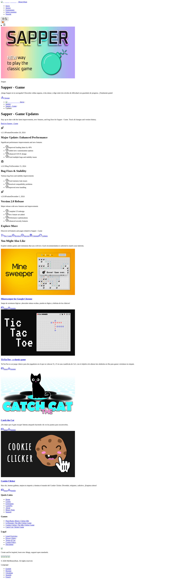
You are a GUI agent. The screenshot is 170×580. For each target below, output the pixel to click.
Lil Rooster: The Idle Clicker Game (18, 523)
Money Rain (10, 510)
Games (8, 502)
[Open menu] (85, 25)
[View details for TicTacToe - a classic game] (38, 355)
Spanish (8, 575)
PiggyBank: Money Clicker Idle (17, 521)
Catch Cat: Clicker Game (15, 527)
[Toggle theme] (4, 19)
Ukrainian (9, 573)
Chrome (7, 98)
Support (8, 512)
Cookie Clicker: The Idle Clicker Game (20, 525)
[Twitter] (7, 557)
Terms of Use (10, 540)
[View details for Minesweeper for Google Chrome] (38, 294)
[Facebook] (2, 557)
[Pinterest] (4, 557)
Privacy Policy (11, 538)
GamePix (9, 506)
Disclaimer (9, 544)
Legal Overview (11, 536)
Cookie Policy (11, 542)
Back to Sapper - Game (9, 123)
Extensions (10, 504)
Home (8, 499)
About (8, 508)
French (8, 577)
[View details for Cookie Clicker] (38, 476)
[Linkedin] (9, 557)
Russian (8, 571)
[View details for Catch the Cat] (38, 416)
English (8, 569)
